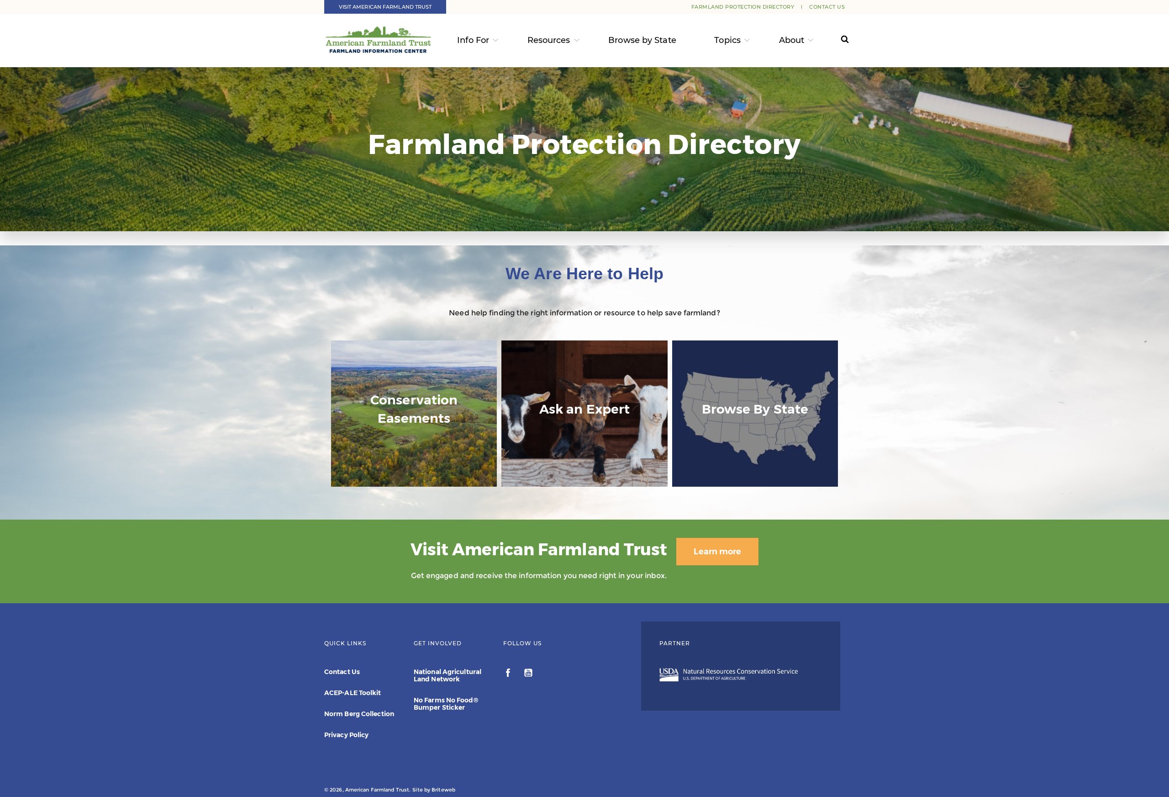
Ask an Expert (584, 468)
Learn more (717, 552)
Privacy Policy (346, 735)
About (792, 40)
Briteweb (443, 789)
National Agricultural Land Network (447, 675)
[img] (414, 413)
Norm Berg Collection (359, 714)
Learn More (414, 478)
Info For (473, 40)
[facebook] (509, 674)
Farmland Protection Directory (743, 7)
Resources (548, 40)
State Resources (755, 468)
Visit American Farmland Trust (385, 7)
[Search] (836, 40)
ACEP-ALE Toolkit (352, 693)
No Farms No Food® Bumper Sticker (446, 704)
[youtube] (528, 674)
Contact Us (827, 7)
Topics (727, 40)
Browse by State (642, 40)
